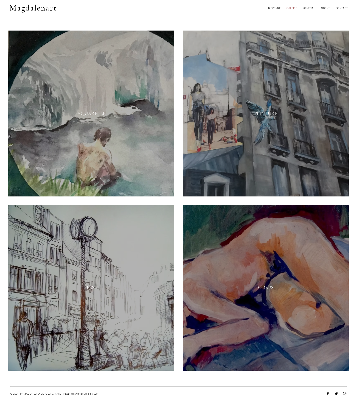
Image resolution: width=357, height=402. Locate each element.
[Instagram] (345, 393)
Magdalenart (33, 8)
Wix (96, 393)
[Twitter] (336, 393)
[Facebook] (328, 393)
